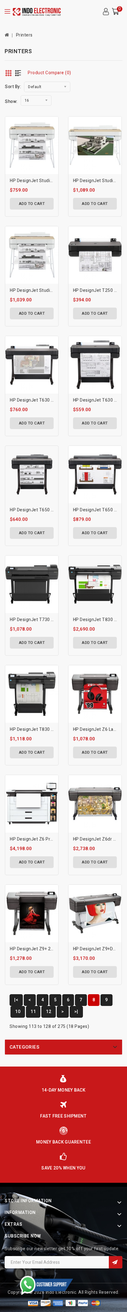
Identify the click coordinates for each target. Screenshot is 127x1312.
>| (76, 1011)
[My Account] (105, 11)
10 (17, 1011)
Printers (24, 35)
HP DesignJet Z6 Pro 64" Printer (43, 839)
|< (16, 1000)
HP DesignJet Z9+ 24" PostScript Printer (51, 949)
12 (48, 1011)
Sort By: (13, 86)
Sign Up (115, 1262)
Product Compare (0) (49, 73)
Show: (11, 101)
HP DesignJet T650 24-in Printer (43, 510)
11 (33, 1011)
